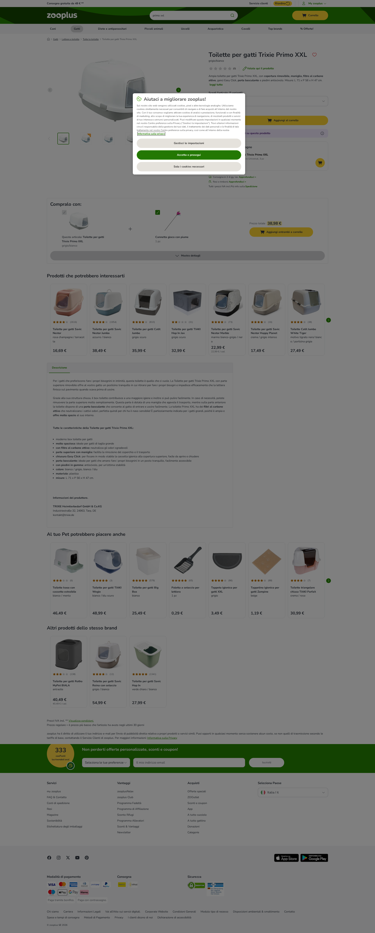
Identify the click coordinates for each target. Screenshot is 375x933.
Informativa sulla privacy (151, 133)
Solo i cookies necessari (189, 166)
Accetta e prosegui (189, 155)
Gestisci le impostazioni (189, 143)
